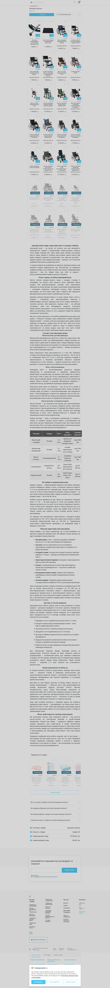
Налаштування (71, 982)
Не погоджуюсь (54, 982)
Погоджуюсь (38, 982)
